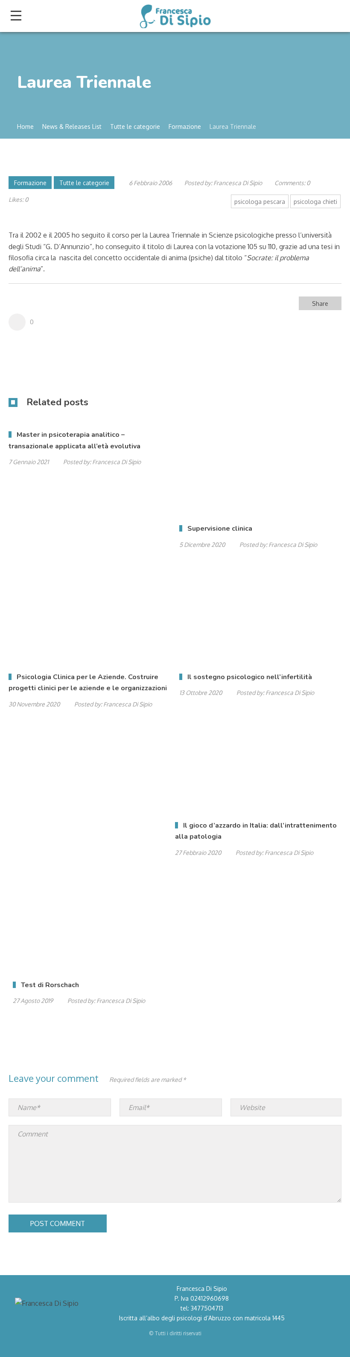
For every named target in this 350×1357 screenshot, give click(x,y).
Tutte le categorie (84, 182)
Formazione (30, 182)
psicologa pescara (259, 201)
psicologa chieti (315, 201)
